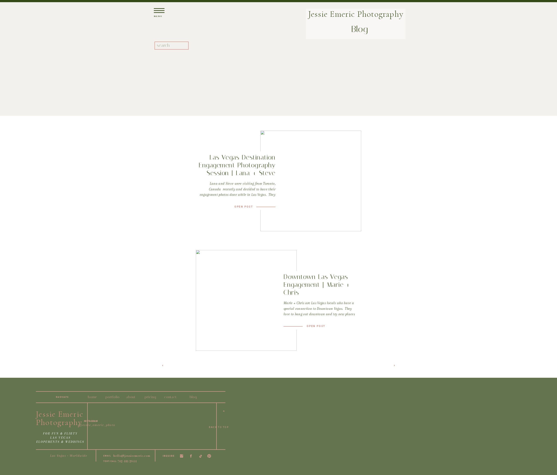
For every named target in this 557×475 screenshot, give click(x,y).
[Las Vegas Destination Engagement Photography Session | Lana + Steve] (310, 181)
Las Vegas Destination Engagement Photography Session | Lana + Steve (237, 165)
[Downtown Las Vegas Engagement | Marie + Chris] (246, 300)
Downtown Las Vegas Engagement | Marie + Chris (317, 284)
